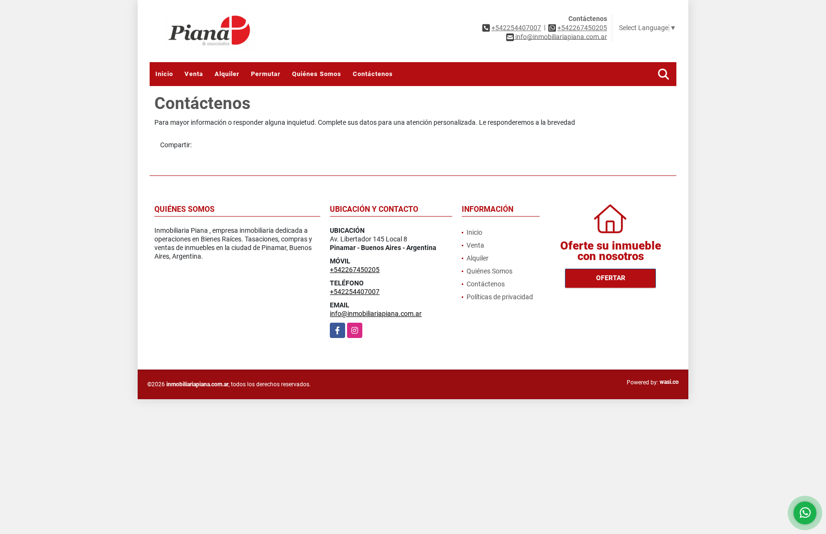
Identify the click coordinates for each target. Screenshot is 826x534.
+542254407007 (516, 28)
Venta (194, 73)
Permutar (266, 73)
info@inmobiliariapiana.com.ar (376, 313)
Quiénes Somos (316, 73)
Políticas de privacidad (500, 297)
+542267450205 (582, 28)
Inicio (164, 73)
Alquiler (227, 73)
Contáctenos (373, 73)
